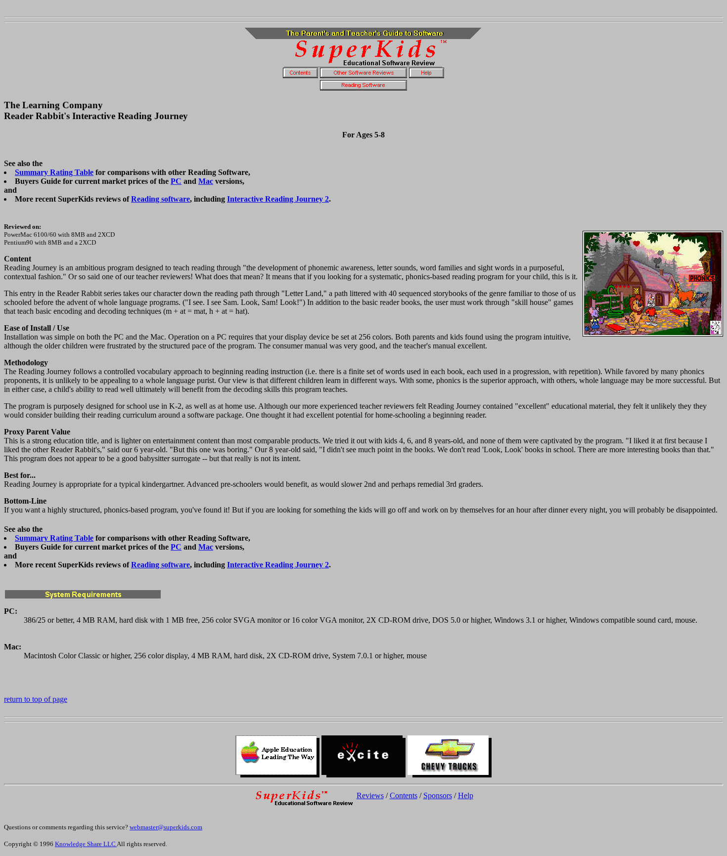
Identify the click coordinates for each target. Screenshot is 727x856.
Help (465, 795)
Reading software (160, 199)
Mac (205, 181)
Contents (403, 795)
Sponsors (437, 795)
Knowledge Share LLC (86, 844)
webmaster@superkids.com (166, 827)
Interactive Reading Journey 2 (278, 199)
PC (176, 181)
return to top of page (35, 699)
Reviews (370, 795)
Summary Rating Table (54, 172)
